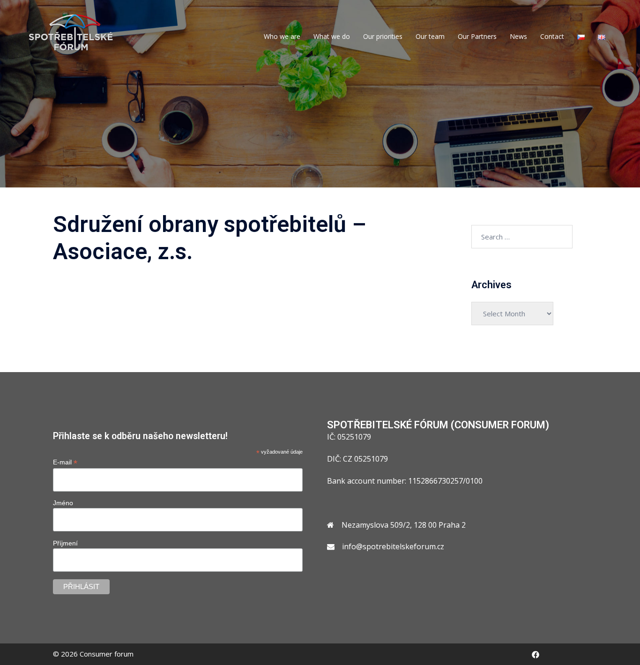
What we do (331, 36)
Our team (430, 36)
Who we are (282, 36)
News (518, 36)
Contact (552, 36)
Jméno (63, 503)
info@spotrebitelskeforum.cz (393, 546)
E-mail (65, 462)
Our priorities (382, 36)
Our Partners (477, 36)
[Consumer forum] (71, 32)
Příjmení (65, 543)
